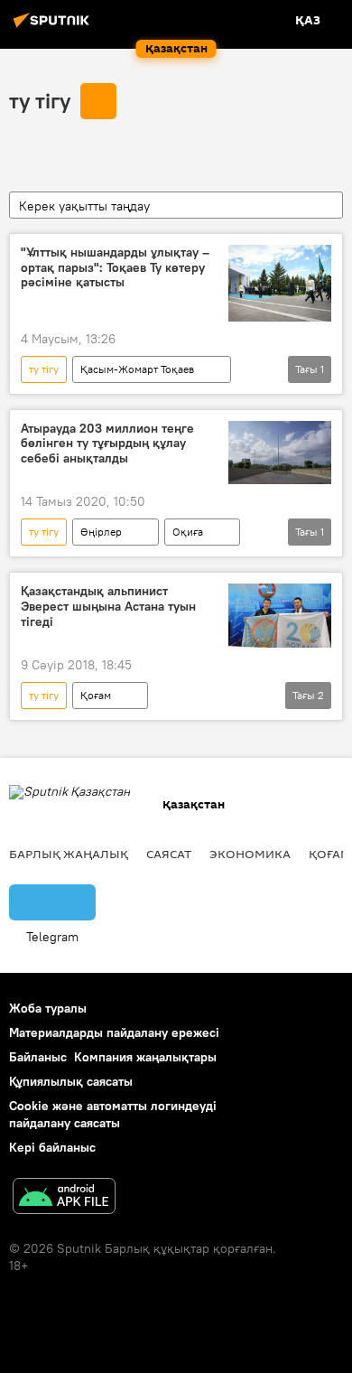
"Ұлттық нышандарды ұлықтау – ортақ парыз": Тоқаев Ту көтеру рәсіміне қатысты (115, 268)
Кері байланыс (52, 1147)
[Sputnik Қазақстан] (54, 27)
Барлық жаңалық (68, 853)
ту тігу (39, 100)
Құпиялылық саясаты (71, 1081)
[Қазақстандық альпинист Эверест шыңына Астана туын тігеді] (279, 616)
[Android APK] (64, 1198)
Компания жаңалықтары (145, 1057)
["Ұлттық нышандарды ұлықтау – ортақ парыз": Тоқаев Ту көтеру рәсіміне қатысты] (279, 283)
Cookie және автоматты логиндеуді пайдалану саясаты (113, 1114)
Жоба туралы (48, 1008)
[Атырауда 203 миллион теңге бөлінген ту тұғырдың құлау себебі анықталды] (279, 453)
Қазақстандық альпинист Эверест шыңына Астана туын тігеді (108, 607)
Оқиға (187, 531)
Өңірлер (101, 531)
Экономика (250, 853)
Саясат (168, 853)
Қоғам (95, 695)
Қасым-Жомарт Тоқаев (137, 369)
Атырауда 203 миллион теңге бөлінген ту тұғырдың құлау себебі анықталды (107, 444)
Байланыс (38, 1057)
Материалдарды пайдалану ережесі (114, 1032)
